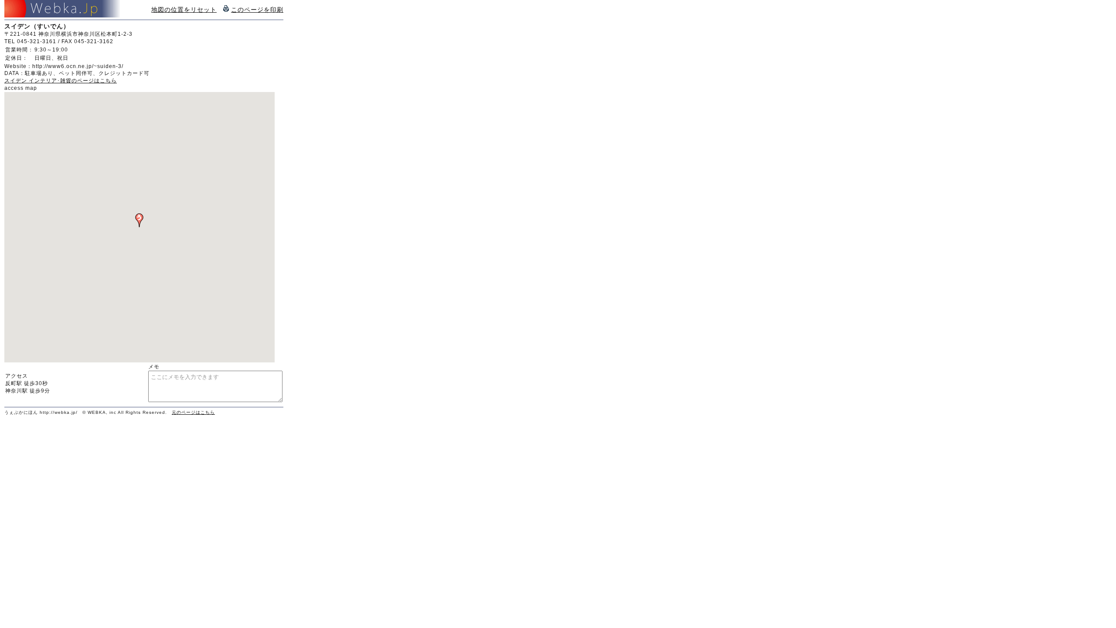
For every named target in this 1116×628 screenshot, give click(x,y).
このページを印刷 (257, 9)
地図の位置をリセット (184, 9)
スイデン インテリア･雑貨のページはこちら (60, 81)
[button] (139, 220)
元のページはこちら (193, 412)
